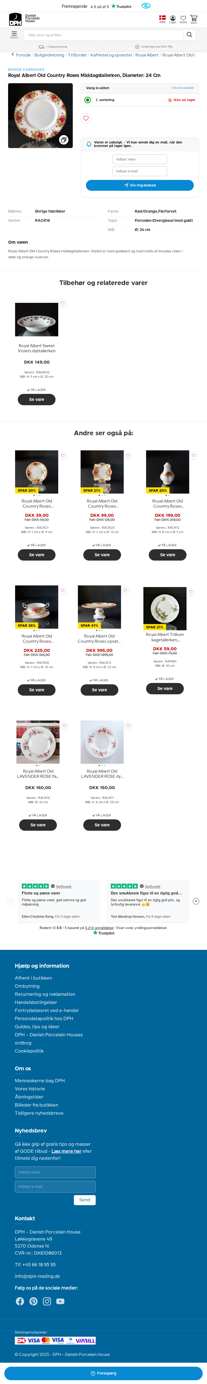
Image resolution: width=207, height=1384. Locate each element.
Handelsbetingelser (36, 1002)
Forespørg (106, 1373)
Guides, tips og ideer (37, 1027)
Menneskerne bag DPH (40, 1081)
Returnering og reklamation (45, 994)
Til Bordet (77, 55)
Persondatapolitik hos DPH (44, 1019)
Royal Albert (146, 55)
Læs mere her (66, 1151)
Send (84, 1200)
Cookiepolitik (29, 1051)
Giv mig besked (143, 185)
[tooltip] (36, 349)
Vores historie (30, 1089)
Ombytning (27, 986)
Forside (23, 55)
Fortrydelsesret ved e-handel (46, 1010)
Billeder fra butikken (36, 1105)
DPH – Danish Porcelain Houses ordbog (49, 1039)
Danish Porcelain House (30, 19)
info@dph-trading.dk (37, 1276)
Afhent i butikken (33, 978)
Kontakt (25, 1218)
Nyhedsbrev (31, 1131)
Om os (23, 1068)
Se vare (36, 399)
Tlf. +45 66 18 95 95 (35, 1265)
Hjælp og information (42, 966)
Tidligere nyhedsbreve (39, 1113)
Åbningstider (29, 1097)
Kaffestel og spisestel (111, 55)
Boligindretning (49, 55)
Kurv (194, 23)
